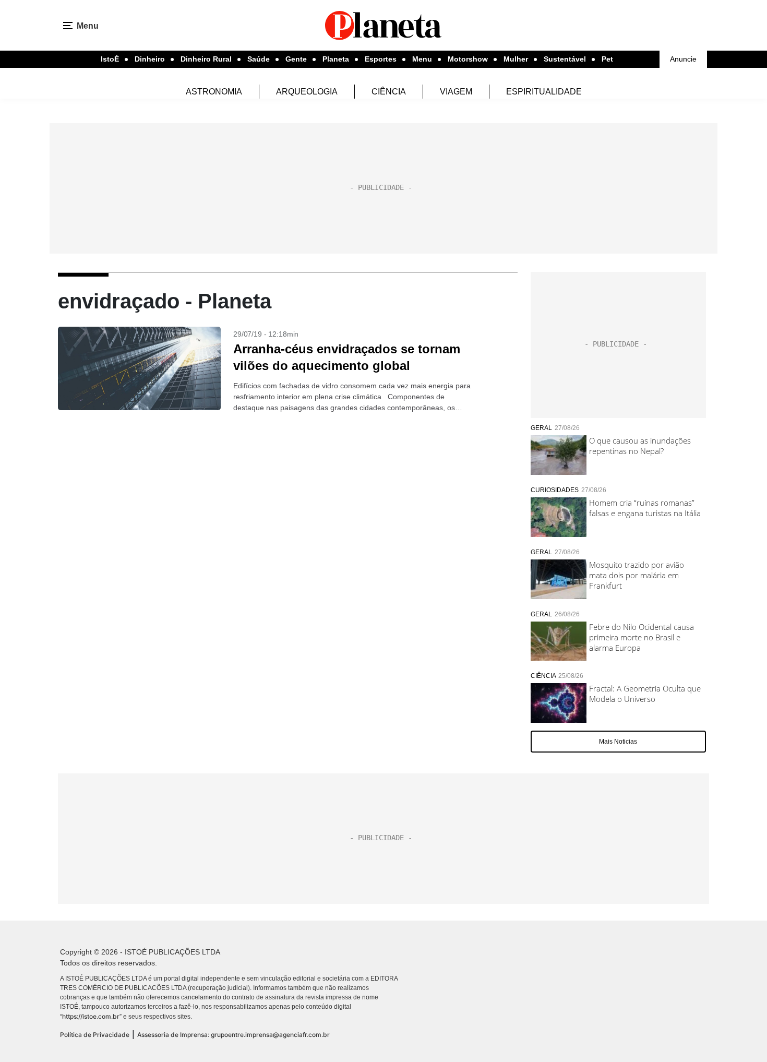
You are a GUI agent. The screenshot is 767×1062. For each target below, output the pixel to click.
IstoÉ (110, 59)
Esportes (381, 59)
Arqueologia (307, 91)
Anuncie (683, 59)
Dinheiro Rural (206, 59)
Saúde (258, 59)
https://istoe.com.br (90, 1016)
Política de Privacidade (94, 1035)
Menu (422, 59)
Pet (607, 59)
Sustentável (565, 59)
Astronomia (214, 91)
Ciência (388, 91)
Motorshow (468, 59)
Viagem (456, 91)
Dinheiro (150, 59)
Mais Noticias (618, 741)
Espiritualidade (544, 91)
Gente (296, 59)
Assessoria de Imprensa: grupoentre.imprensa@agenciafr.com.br (233, 1035)
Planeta (335, 59)
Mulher (516, 59)
